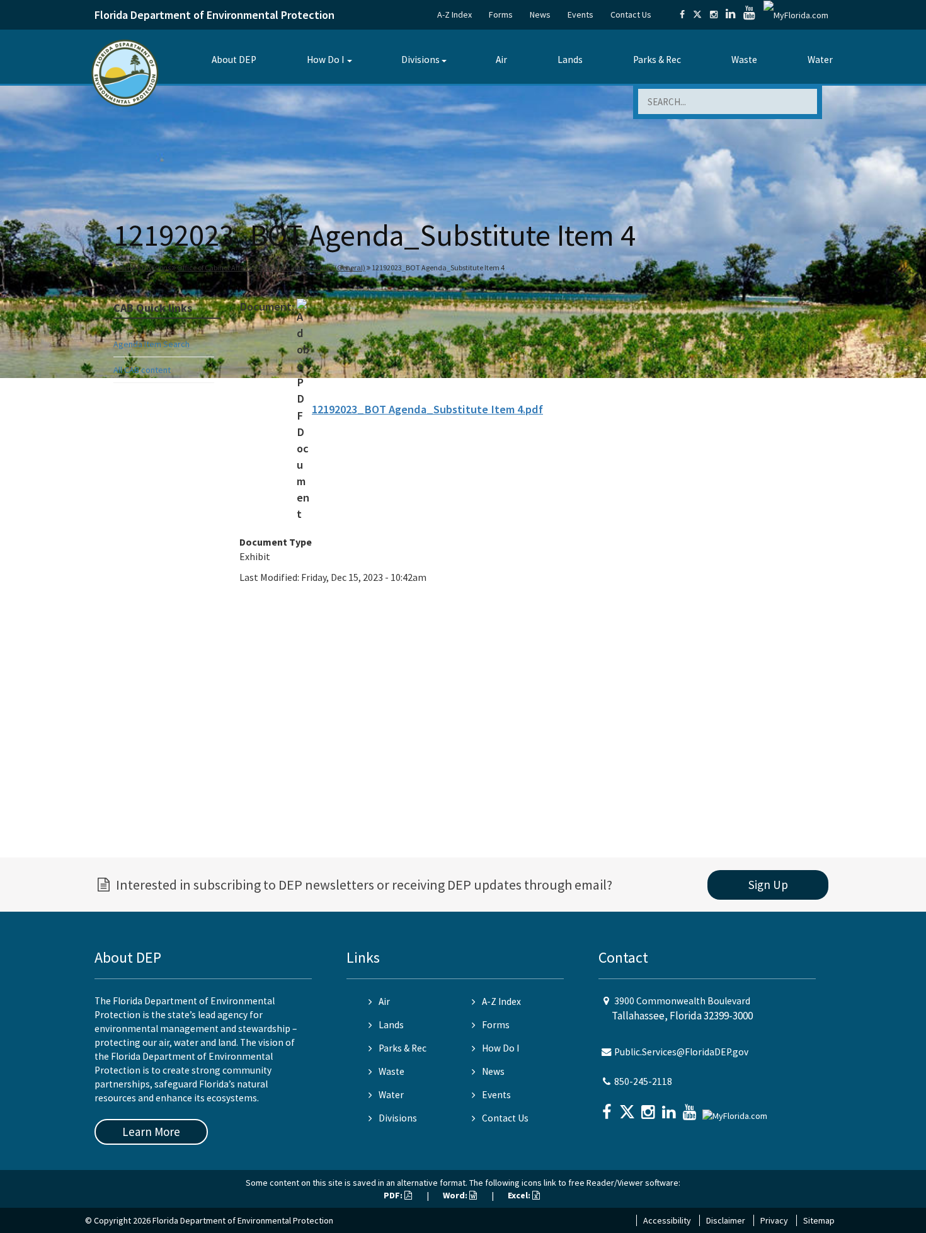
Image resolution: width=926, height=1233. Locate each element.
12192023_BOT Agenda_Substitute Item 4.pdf (427, 409)
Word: (456, 1195)
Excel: (520, 1195)
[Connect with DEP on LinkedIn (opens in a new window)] (730, 14)
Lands (570, 60)
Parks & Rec (657, 60)
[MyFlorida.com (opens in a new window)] (796, 14)
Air (501, 60)
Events (580, 14)
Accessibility (667, 1220)
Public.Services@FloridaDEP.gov (681, 1052)
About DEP (234, 60)
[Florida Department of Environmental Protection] (125, 72)
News (540, 14)
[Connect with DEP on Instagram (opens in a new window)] (714, 14)
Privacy (774, 1220)
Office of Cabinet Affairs (214, 267)
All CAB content (142, 370)
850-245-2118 (643, 1081)
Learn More (151, 1131)
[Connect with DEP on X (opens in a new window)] (697, 14)
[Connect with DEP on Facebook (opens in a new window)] (682, 14)
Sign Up (768, 884)
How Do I (325, 60)
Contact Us (630, 14)
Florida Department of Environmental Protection (214, 15)
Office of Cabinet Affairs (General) (311, 267)
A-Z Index (454, 14)
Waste (744, 60)
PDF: (394, 1195)
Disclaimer (725, 1220)
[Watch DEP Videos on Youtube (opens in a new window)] (749, 14)
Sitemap (819, 1220)
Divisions (420, 60)
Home (125, 267)
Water (820, 60)
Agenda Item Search (151, 344)
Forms (501, 14)
